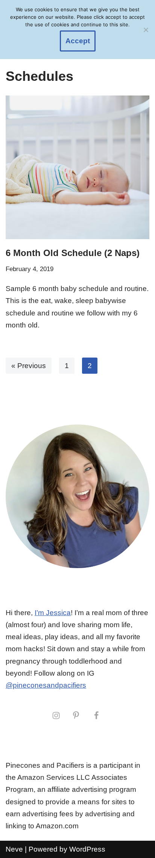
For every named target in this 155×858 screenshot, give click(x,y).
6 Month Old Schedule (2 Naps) (73, 253)
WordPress (87, 849)
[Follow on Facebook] (96, 715)
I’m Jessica (53, 613)
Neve (14, 849)
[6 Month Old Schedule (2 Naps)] (77, 167)
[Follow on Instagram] (56, 715)
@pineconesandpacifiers (46, 685)
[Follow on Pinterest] (76, 715)
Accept (77, 41)
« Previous (28, 366)
